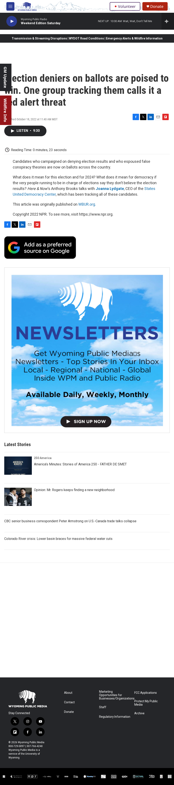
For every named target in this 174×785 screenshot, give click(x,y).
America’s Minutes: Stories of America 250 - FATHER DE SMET (80, 464)
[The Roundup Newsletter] (87, 350)
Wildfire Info (5, 110)
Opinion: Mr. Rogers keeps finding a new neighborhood (74, 490)
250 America (43, 458)
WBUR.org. (87, 204)
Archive (139, 713)
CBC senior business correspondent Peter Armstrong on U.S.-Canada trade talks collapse (70, 521)
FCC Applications (145, 692)
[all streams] (167, 21)
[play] (11, 21)
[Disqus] (87, 620)
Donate (156, 6)
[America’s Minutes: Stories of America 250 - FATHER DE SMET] (18, 465)
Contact (69, 702)
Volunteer (127, 6)
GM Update (5, 77)
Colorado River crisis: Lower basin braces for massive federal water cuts (58, 539)
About (68, 692)
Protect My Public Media (146, 703)
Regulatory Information (114, 716)
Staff (102, 707)
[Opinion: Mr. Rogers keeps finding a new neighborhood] (18, 497)
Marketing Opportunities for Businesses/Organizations (114, 695)
